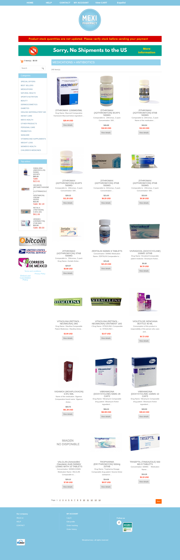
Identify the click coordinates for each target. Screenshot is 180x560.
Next (158, 501)
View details (67, 125)
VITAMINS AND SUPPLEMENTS (33, 139)
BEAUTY (24, 101)
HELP (49, 2)
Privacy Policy (40, 274)
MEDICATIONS (27, 89)
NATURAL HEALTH (28, 93)
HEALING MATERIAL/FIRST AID (33, 112)
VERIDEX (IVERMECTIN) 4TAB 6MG (39, 221)
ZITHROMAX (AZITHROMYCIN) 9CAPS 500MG (107, 112)
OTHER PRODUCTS (29, 124)
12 (92, 500)
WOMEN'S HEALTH (28, 146)
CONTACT (65, 2)
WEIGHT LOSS (27, 143)
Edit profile (71, 522)
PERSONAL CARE (28, 127)
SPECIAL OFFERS (28, 81)
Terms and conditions (32, 271)
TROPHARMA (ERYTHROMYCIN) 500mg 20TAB (107, 464)
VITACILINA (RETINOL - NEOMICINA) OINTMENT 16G (107, 322)
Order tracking (72, 525)
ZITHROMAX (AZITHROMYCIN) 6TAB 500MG (145, 112)
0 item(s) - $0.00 (30, 61)
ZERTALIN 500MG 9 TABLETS (107, 251)
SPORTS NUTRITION (29, 97)
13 (96, 500)
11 (88, 500)
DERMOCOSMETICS (29, 104)
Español (121, 2)
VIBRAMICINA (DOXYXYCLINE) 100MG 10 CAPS (145, 393)
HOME (30, 2)
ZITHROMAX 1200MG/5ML (68, 110)
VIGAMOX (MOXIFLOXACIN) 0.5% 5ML (68, 392)
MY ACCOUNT (81, 2)
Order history (72, 529)
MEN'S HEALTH (27, 120)
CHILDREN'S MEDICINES (31, 150)
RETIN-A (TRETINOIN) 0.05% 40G (38, 210)
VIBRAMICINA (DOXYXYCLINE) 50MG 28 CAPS (107, 393)
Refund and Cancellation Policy (25, 278)
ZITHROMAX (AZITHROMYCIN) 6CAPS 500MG (69, 183)
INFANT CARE (26, 116)
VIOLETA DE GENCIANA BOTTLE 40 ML (145, 322)
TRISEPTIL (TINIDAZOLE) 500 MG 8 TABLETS (145, 463)
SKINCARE (25, 135)
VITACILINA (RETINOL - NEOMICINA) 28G (69, 322)
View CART (101, 2)
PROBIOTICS (26, 131)
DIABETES (25, 108)
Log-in (69, 518)
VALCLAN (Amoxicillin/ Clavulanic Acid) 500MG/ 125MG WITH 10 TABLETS (68, 464)
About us (20, 518)
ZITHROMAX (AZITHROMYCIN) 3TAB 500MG (107, 183)
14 (100, 500)
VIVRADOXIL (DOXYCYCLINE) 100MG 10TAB (145, 252)
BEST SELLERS (27, 85)
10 (84, 500)
